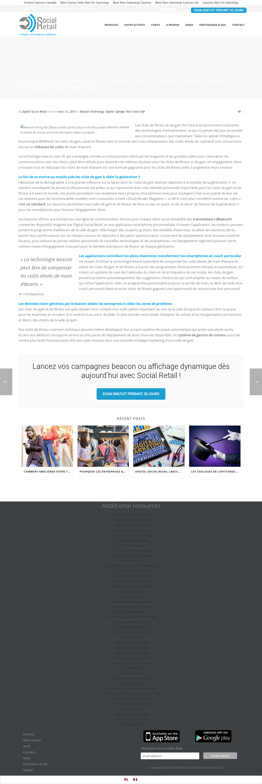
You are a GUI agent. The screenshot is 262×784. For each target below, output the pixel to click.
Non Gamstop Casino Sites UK (132, 586)
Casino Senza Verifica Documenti (132, 678)
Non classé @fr (135, 111)
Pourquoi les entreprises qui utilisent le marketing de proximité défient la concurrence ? (104, 471)
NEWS (189, 25)
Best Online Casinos (132, 545)
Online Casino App (132, 673)
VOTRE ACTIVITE (134, 25)
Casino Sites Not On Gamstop (132, 535)
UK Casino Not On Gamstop (132, 551)
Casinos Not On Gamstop (132, 525)
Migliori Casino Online (132, 642)
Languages (92, 9)
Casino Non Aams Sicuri (132, 627)
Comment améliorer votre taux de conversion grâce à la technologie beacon (48, 471)
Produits (28, 734)
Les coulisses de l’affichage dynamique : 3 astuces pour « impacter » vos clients (216, 471)
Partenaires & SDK (35, 764)
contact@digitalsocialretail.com (60, 9)
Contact (28, 770)
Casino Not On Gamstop (132, 530)
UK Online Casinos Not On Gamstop (132, 617)
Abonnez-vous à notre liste (161, 748)
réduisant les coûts (49, 147)
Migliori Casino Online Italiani (132, 663)
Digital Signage (115, 111)
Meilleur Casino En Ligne (132, 653)
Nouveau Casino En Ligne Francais (132, 688)
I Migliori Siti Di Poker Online (132, 520)
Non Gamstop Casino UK (132, 612)
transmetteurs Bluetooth (212, 219)
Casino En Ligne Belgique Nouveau (132, 658)
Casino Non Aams (132, 591)
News (26, 758)
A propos (29, 752)
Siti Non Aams (132, 668)
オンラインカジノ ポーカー (132, 719)
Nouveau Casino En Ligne (132, 704)
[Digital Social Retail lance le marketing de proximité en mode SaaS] (159, 446)
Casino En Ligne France (132, 571)
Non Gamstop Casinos (132, 515)
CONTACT (238, 25)
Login (184, 10)
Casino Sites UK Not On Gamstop (132, 607)
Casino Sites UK (132, 597)
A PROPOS (172, 25)
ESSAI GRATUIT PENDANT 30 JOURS (218, 10)
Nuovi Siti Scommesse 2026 (132, 699)
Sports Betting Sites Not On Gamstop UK (132, 566)
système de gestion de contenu (202, 335)
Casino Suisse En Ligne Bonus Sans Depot (132, 694)
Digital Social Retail (34, 111)
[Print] (226, 111)
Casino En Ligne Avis (132, 683)
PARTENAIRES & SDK (212, 25)
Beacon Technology (92, 111)
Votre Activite (32, 740)
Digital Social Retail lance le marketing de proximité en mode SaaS (160, 471)
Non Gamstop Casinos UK (132, 632)
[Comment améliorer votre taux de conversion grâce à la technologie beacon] (47, 446)
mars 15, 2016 (66, 111)
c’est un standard (31, 204)
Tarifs (155, 25)
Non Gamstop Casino (132, 561)
